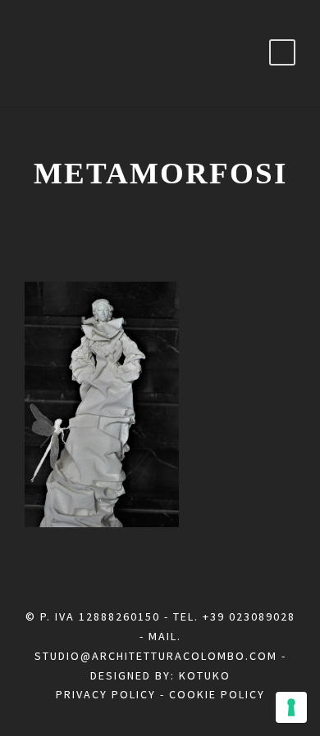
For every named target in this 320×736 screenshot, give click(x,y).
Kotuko (205, 675)
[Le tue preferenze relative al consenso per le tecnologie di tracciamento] (291, 707)
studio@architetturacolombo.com (155, 655)
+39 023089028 (249, 616)
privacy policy (106, 694)
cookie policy (217, 694)
